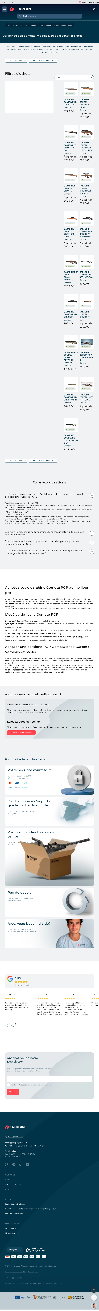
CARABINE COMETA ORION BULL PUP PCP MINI (86, 146)
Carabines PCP (45, 25)
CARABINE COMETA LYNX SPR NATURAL (86, 274)
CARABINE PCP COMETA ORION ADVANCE (71, 276)
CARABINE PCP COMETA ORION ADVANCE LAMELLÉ (71, 357)
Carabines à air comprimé (25, 25)
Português (17, 1283)
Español (8, 1283)
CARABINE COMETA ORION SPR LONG (69, 233)
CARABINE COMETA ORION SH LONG (84, 103)
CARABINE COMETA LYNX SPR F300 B (86, 397)
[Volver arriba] (94, 1290)
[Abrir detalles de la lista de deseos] (94, 1297)
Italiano (25, 1283)
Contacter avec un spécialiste (21, 732)
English (41, 1283)
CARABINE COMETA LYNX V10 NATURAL (70, 102)
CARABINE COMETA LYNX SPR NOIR (70, 314)
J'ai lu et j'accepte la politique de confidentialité (32, 1085)
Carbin (9, 25)
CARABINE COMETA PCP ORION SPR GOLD (70, 146)
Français (33, 1283)
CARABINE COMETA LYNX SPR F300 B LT (70, 397)
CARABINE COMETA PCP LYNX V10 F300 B (86, 356)
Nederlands (58, 1283)
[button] (49, 16)
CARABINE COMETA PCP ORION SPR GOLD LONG (86, 233)
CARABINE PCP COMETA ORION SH (71, 188)
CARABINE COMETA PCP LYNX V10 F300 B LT (71, 439)
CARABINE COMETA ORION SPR (85, 314)
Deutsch (49, 1283)
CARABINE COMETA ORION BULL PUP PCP (85, 190)
